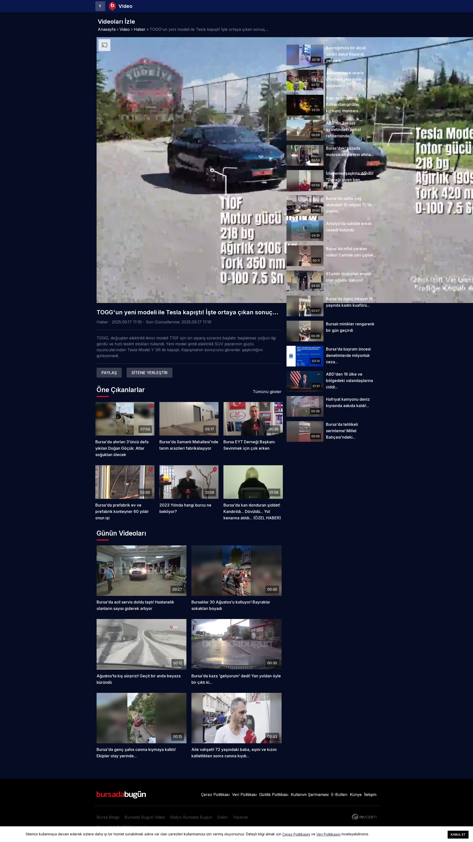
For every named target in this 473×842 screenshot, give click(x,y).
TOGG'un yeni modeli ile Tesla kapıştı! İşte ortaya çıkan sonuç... (209, 29)
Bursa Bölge (108, 817)
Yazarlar (241, 817)
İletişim (370, 794)
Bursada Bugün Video (144, 817)
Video (124, 29)
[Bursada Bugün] (100, 6)
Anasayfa (107, 29)
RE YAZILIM (364, 817)
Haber (140, 29)
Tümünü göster (267, 391)
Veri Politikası (244, 794)
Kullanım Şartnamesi (310, 794)
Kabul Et (458, 834)
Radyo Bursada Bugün (191, 817)
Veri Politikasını (328, 834)
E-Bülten (339, 794)
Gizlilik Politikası (273, 794)
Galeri (222, 817)
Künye (356, 794)
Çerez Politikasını (296, 834)
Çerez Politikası (215, 794)
